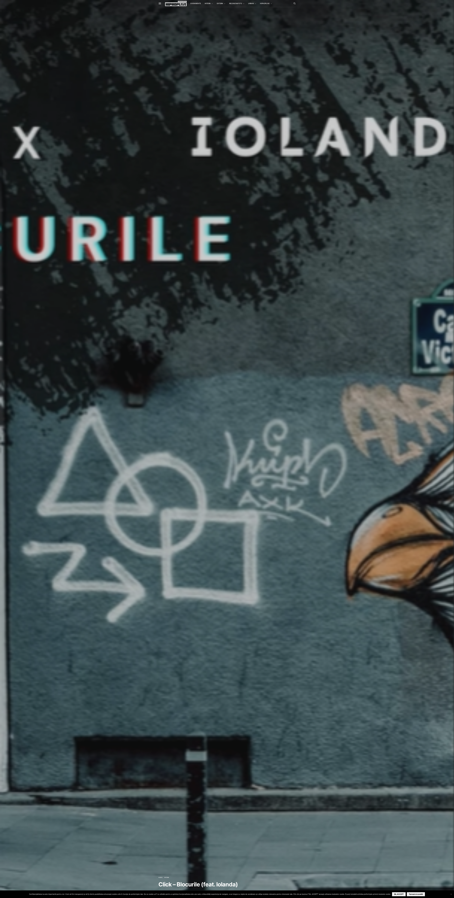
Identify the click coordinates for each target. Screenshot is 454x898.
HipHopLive (265, 3)
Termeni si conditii (416, 894)
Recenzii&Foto (235, 3)
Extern (220, 3)
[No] (451, 894)
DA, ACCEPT (399, 894)
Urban (251, 3)
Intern (208, 3)
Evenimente (195, 3)
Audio (160, 877)
